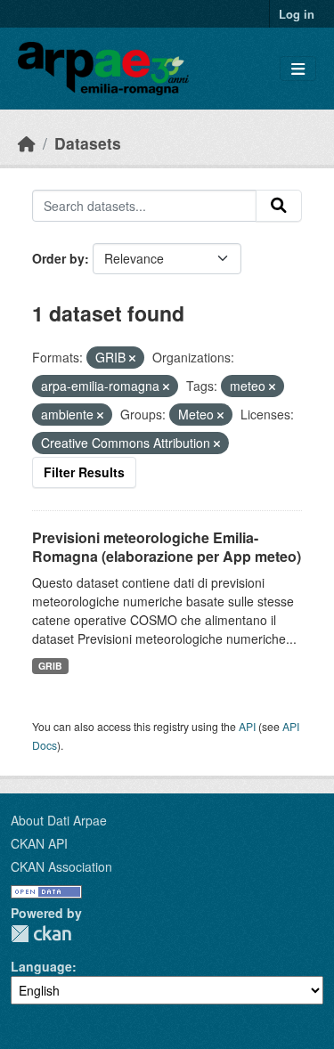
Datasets (87, 143)
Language (41, 966)
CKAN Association (61, 866)
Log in (296, 13)
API (247, 726)
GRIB (50, 665)
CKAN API (39, 843)
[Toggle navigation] (298, 69)
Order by (58, 258)
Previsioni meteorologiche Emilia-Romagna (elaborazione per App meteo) (166, 546)
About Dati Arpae (59, 820)
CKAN (41, 933)
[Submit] (279, 206)
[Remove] (132, 358)
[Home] (27, 143)
